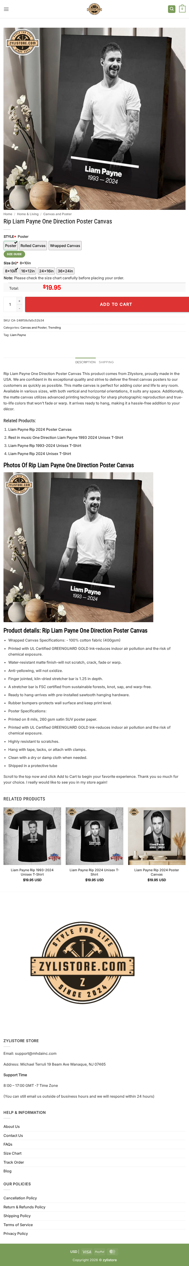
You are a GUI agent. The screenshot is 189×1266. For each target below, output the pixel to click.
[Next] (185, 849)
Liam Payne (18, 335)
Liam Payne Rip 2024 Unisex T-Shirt (39, 453)
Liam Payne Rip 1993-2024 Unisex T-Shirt (44, 445)
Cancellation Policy (20, 1198)
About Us (11, 1126)
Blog (7, 1171)
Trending (54, 327)
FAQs (7, 1144)
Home (7, 214)
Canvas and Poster (57, 214)
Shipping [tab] (106, 362)
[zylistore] (94, 9)
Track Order (13, 1162)
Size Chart (12, 1153)
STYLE (10, 236)
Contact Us (13, 1135)
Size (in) (11, 263)
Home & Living (27, 214)
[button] (6, 9)
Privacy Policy (15, 1233)
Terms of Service (18, 1224)
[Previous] (3, 849)
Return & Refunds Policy (24, 1207)
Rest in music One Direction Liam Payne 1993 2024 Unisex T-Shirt (65, 437)
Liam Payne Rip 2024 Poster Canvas (40, 429)
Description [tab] (85, 362)
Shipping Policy (17, 1215)
